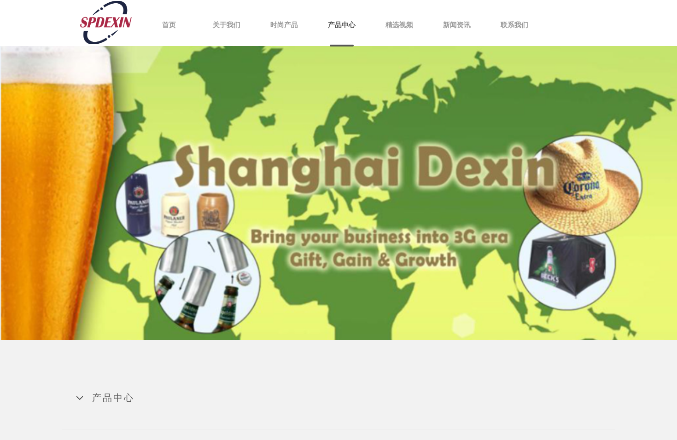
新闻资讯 (457, 25)
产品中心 (342, 25)
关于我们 (226, 25)
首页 (169, 25)
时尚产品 (284, 25)
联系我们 (514, 25)
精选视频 (399, 25)
